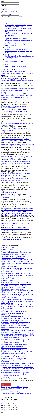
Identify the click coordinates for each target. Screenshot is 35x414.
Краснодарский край (11, 28)
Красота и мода (28, 44)
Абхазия (29, 33)
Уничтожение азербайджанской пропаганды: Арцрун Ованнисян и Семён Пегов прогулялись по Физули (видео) (17, 275)
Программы (13, 61)
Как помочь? (21, 61)
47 (14, 239)
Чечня (14, 26)
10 (2, 406)
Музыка (21, 40)
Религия (14, 45)
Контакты (4, 388)
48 (16, 239)
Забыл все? (14, 11)
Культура (25, 49)
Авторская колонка (11, 51)
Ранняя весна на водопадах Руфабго (13, 256)
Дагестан (8, 30)
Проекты (25, 66)
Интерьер (8, 45)
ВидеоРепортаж (20, 56)
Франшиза (11, 388)
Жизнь (7, 42)
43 (6, 239)
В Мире (7, 32)
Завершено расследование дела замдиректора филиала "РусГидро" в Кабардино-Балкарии (16, 162)
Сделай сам (21, 51)
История (12, 44)
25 (4, 410)
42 (4, 239)
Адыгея (7, 25)
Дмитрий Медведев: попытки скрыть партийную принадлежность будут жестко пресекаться (17, 331)
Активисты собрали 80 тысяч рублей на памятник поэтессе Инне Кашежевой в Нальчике (17, 145)
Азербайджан (9, 35)
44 (8, 239)
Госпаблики (18, 66)
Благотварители (10, 63)
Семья (7, 44)
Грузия (7, 33)
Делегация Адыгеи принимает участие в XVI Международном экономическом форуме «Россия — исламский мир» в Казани (17, 340)
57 (23, 239)
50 (20, 239)
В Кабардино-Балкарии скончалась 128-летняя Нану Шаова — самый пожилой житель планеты (17, 214)
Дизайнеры (8, 40)
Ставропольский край (26, 28)
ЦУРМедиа (8, 64)
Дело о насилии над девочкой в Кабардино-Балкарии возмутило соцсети (15, 179)
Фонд (6, 59)
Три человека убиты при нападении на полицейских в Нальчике (14, 112)
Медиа (7, 54)
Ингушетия (20, 26)
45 (10, 239)
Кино (26, 40)
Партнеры (28, 388)
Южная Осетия (21, 33)
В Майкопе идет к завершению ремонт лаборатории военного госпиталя (14, 315)
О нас (6, 61)
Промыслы (14, 58)
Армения (13, 33)
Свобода (7, 47)
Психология (18, 49)
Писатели (24, 39)
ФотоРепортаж (10, 56)
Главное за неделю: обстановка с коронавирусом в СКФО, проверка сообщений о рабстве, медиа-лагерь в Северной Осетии (17, 264)
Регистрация (5, 11)
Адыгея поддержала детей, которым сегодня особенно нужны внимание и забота (15, 322)
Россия (7, 23)
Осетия (25, 387)
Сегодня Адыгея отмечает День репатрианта (16, 252)
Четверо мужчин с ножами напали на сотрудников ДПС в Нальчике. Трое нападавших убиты (17, 80)
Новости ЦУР (9, 66)
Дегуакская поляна (7, 249)
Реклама (15, 40)
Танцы (30, 40)
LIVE (6, 14)
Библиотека (30, 56)
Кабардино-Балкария (17, 25)
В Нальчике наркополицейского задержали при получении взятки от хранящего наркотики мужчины (16, 97)
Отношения (19, 44)
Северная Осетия (16, 30)
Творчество (8, 37)
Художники (8, 39)
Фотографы (17, 39)
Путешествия (9, 49)
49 (18, 239)
